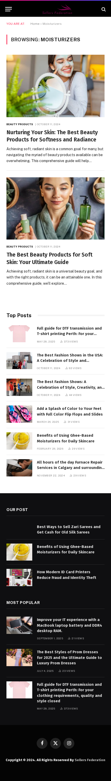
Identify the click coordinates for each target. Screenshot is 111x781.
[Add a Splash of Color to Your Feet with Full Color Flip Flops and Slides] (19, 414)
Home (34, 24)
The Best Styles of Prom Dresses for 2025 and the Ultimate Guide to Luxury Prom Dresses (69, 657)
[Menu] (8, 9)
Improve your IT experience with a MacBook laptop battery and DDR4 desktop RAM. (69, 625)
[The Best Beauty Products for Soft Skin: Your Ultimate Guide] (55, 208)
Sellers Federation (90, 760)
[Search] (103, 9)
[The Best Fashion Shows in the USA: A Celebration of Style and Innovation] (19, 360)
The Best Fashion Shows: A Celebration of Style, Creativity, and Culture (70, 387)
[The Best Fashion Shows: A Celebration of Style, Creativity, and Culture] (19, 387)
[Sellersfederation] (58, 9)
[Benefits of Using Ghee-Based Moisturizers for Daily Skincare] (19, 441)
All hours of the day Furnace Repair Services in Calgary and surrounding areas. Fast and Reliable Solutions (70, 468)
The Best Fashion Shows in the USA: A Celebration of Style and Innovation (70, 361)
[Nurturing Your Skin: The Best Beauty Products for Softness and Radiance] (55, 86)
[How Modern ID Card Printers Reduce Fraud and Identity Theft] (19, 577)
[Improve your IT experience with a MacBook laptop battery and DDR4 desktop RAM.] (19, 625)
